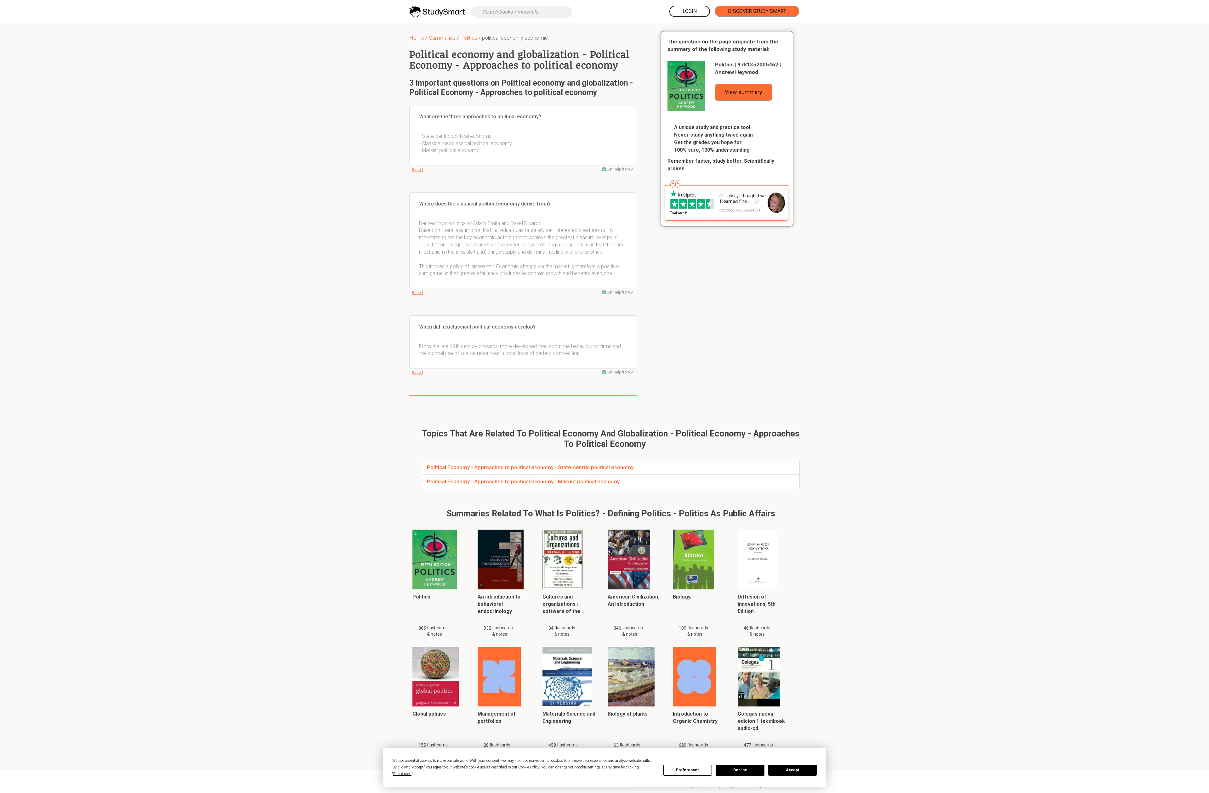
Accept (792, 770)
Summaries (442, 38)
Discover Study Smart (757, 11)
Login (690, 11)
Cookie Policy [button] (528, 767)
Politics (468, 38)
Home (416, 38)
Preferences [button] (402, 774)
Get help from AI (620, 169)
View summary (743, 92)
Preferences (688, 770)
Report (417, 169)
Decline (740, 770)
